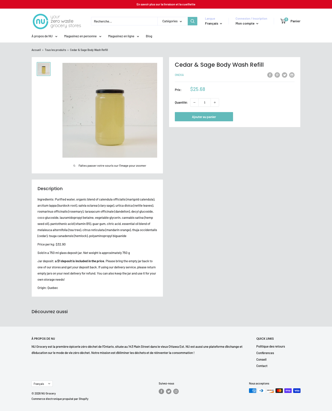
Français (39, 383)
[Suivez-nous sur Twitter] (168, 391)
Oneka (179, 75)
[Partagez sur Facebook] (270, 75)
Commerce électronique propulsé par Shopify (60, 398)
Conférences (265, 353)
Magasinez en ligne (121, 36)
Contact (261, 366)
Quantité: (181, 102)
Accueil (36, 50)
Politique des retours (270, 346)
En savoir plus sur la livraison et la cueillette (166, 4)
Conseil (261, 359)
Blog (149, 36)
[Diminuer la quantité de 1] (194, 102)
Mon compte (245, 23)
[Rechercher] (192, 21)
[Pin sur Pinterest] (277, 75)
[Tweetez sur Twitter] (284, 75)
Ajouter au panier (204, 117)
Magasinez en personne (80, 36)
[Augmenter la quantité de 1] (215, 102)
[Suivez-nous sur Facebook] (161, 391)
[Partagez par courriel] (292, 75)
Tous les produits (55, 50)
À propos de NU (42, 36)
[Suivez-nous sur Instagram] (176, 391)
